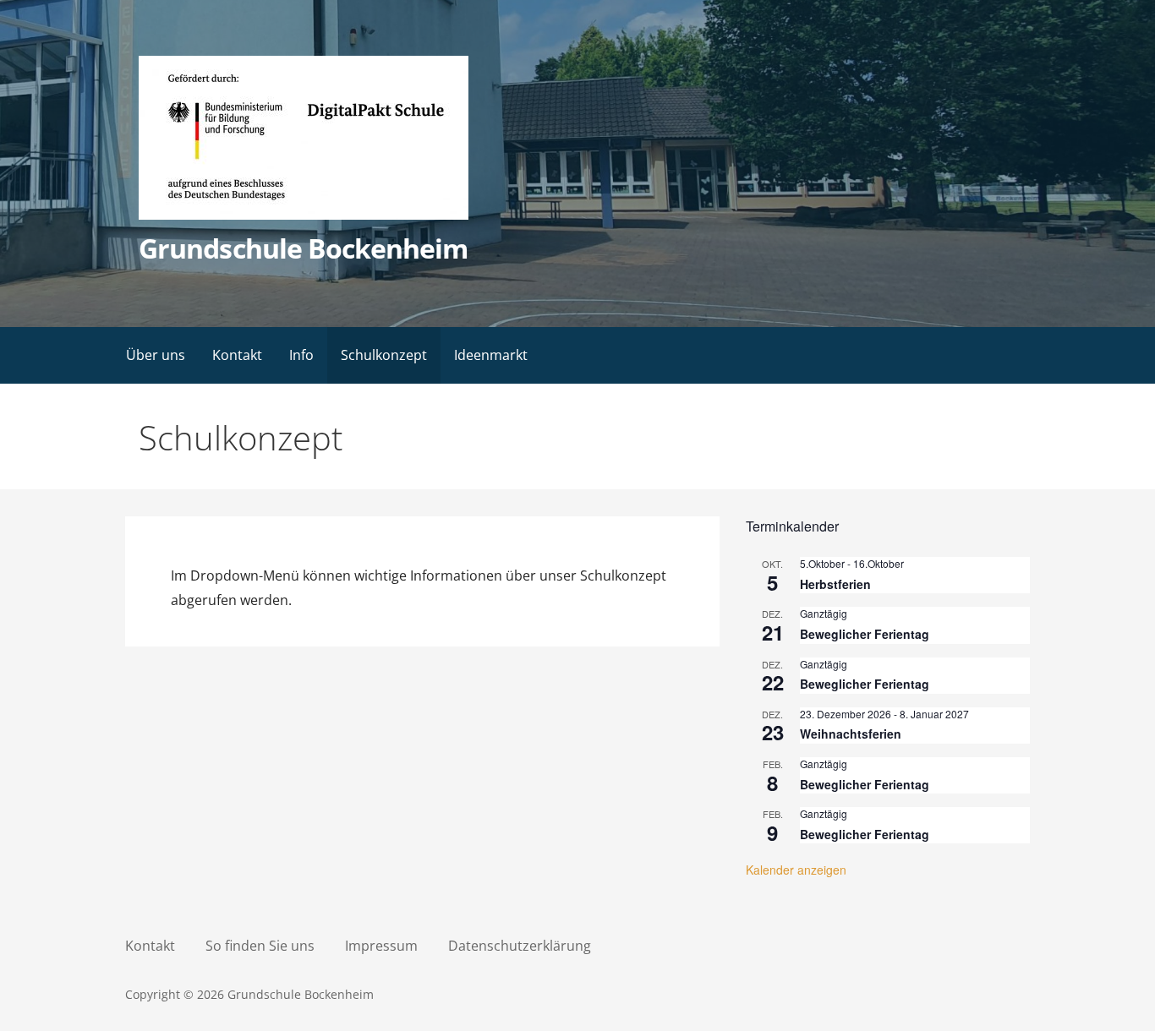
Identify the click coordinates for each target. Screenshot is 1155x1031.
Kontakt (237, 355)
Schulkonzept (384, 355)
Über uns (155, 355)
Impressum (381, 945)
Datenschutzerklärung (519, 945)
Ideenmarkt (491, 355)
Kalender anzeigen (796, 869)
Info (301, 355)
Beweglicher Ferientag (864, 633)
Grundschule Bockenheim (303, 248)
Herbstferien (835, 584)
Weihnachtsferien (850, 733)
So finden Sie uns (260, 945)
